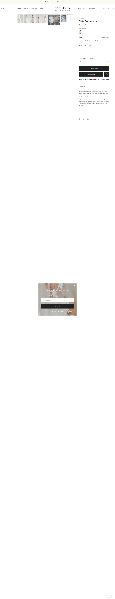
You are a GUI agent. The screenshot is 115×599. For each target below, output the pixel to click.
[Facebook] (53, 311)
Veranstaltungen (33, 8)
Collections (25, 8)
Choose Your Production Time (87, 59)
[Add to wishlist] (106, 74)
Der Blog (41, 8)
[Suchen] (99, 8)
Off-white (80, 32)
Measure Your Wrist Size (85, 45)
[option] (20, 19)
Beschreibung (82, 86)
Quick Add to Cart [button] (91, 74)
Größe (94, 37)
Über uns (85, 8)
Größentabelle (105, 37)
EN (3, 8)
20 (103, 40)
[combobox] (2, 8)
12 (92, 40)
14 (95, 40)
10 (89, 40)
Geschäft (19, 8)
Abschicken (57, 306)
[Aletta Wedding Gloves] (20, 18)
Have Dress (81, 18)
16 (97, 40)
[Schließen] (74, 286)
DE (3, 9)
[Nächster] (46, 53)
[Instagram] (56, 311)
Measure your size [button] (94, 68)
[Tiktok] (59, 311)
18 (100, 40)
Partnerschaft (92, 8)
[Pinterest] (62, 311)
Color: (82, 28)
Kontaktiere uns (77, 8)
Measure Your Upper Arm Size (87, 52)
